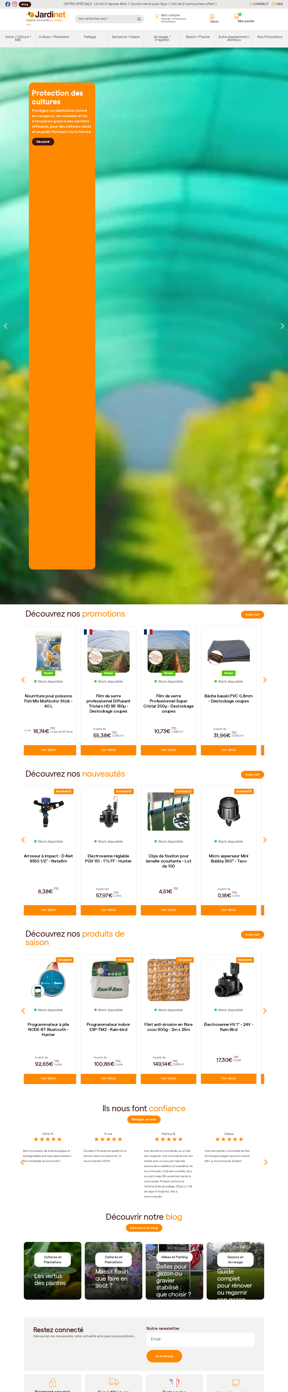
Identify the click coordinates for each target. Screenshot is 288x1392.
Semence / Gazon (126, 37)
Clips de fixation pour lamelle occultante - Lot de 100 (54, 861)
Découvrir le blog (144, 1227)
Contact (260, 4)
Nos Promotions (270, 37)
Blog (25, 4)
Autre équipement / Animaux (234, 39)
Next (282, 326)
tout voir (252, 614)
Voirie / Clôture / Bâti (18, 39)
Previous (5, 326)
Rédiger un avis (144, 1119)
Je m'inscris (164, 1356)
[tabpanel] (144, 326)
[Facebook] (7, 4)
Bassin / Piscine (198, 37)
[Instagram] (14, 4)
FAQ (279, 4)
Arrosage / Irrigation (162, 39)
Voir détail (53, 750)
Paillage (90, 37)
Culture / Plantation (54, 37)
